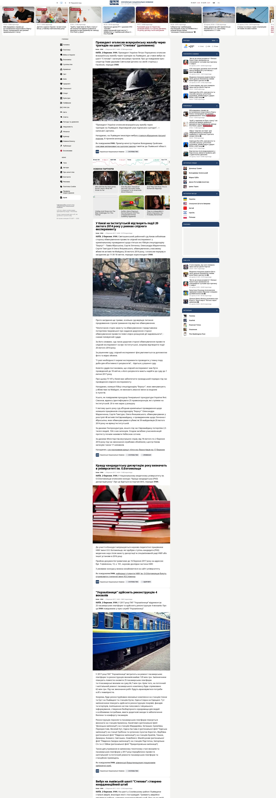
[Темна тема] (65, 3)
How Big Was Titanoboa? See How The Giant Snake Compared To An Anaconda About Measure (131, 189)
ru (219, 3)
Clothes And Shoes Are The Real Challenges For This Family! (105, 213)
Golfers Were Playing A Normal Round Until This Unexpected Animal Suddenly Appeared (130, 213)
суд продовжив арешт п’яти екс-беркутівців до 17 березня (136, 449)
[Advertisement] (200, 241)
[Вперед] (273, 21)
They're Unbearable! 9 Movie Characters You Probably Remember (155, 213)
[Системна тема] (61, 3)
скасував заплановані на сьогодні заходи (116, 146)
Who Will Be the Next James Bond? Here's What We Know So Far (105, 188)
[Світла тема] (57, 3)
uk (214, 3)
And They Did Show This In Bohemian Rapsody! (157, 187)
